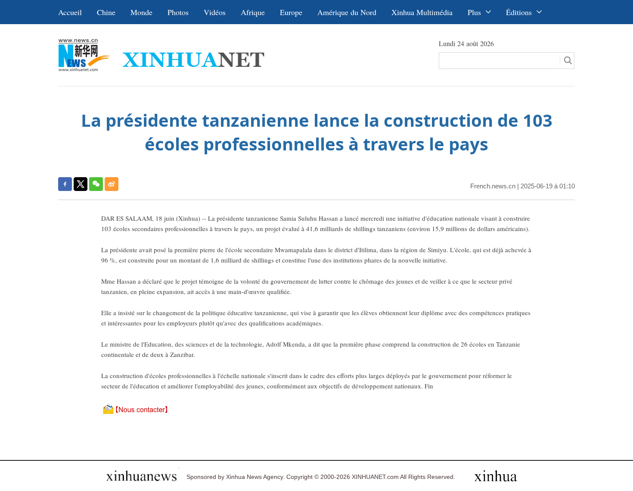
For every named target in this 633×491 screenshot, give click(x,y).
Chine (106, 12)
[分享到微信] (96, 184)
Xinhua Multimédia (422, 12)
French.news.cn (492, 186)
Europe (291, 12)
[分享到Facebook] (65, 184)
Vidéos (215, 12)
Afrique (253, 12)
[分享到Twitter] (80, 184)
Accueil (70, 12)
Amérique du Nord (346, 12)
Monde (141, 12)
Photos (178, 12)
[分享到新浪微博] (111, 184)
